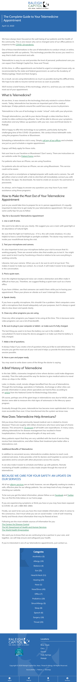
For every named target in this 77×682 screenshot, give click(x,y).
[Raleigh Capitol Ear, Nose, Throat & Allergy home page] (38, 5)
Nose (37, 584)
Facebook (59, 495)
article (7, 392)
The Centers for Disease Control (15, 524)
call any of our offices (51, 140)
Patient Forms (27, 156)
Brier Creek (45, 645)
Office (37, 594)
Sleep (37, 608)
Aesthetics (37, 556)
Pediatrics (36, 598)
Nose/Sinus (37, 589)
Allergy (37, 561)
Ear (36, 570)
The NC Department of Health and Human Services (24, 527)
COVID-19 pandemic (25, 44)
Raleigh (44, 658)
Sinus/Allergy (37, 603)
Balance (37, 566)
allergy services (17, 484)
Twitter (70, 495)
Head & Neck (36, 575)
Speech (37, 612)
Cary (43, 648)
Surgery (36, 617)
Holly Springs (46, 655)
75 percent (28, 427)
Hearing (36, 580)
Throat (36, 622)
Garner (43, 652)
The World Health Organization (15, 530)
